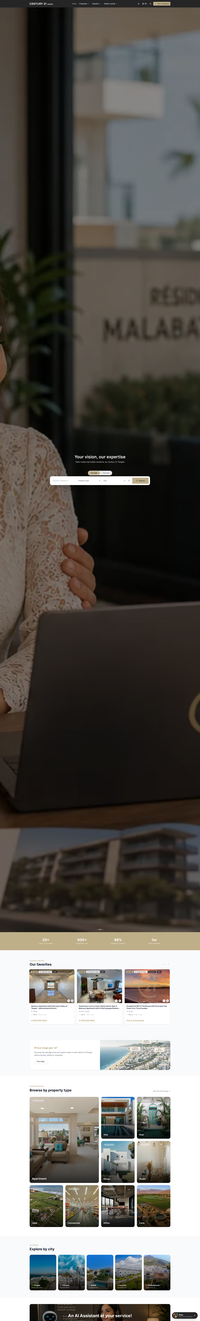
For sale (94, 473)
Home (74, 4)
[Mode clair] (138, 4)
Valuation (95, 4)
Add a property (163, 4)
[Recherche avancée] (129, 481)
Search (142, 481)
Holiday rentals (109, 4)
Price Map (41, 1061)
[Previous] (163, 964)
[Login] (150, 4)
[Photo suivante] (71, 986)
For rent (106, 473)
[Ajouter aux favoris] (68, 1000)
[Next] (168, 964)
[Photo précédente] (31, 986)
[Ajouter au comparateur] (72, 1000)
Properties (83, 4)
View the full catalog (160, 1091)
